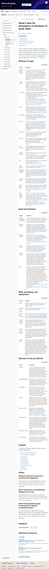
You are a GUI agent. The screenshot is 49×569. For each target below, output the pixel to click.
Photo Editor (24, 460)
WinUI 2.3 (39, 438)
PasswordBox (41, 413)
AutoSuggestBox (43, 415)
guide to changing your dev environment (37, 245)
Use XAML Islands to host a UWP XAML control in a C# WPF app (36, 188)
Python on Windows (32, 224)
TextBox (30, 413)
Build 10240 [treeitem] (7, 64)
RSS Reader (23, 456)
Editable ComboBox (33, 415)
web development (40, 231)
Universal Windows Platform (28, 19)
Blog (18, 566)
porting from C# (41, 100)
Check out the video (23, 484)
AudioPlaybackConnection (31, 72)
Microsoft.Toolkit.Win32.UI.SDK (34, 194)
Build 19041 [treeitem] (8, 39)
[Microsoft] (2, 11)
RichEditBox (35, 413)
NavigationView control (36, 417)
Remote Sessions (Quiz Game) (28, 453)
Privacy (29, 566)
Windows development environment (36, 218)
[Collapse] (16, 18)
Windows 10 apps (23, 38)
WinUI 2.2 (45, 438)
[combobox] (9, 21)
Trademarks (10, 568)
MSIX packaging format (41, 303)
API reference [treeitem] (5, 68)
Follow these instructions (34, 376)
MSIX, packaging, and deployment (27, 41)
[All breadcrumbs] (20, 19)
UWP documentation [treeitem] (7, 23)
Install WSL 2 (29, 283)
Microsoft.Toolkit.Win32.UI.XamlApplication (36, 193)
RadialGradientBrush (42, 379)
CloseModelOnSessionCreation (34, 155)
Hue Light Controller (26, 465)
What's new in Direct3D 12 (41, 112)
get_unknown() (35, 103)
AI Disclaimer (4, 566)
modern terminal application (33, 253)
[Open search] (42, 11)
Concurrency (28, 103)
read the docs (35, 484)
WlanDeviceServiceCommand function (34, 163)
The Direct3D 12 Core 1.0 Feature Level (34, 132)
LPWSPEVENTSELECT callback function (34, 183)
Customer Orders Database (27, 454)
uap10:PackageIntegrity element (32, 322)
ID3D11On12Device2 (33, 125)
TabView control (39, 397)
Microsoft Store (41, 433)
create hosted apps (35, 339)
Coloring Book (24, 463)
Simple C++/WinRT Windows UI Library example (36, 102)
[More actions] (47, 19)
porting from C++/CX (33, 100)
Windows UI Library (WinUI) (25, 43)
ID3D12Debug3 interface (31, 136)
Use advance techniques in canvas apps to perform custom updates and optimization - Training (32, 541)
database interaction (30, 232)
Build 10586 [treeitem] (7, 61)
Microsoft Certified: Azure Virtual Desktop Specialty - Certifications (30, 549)
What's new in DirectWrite (38, 111)
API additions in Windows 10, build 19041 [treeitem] (10, 44)
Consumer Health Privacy (38, 566)
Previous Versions (12, 566)
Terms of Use (4, 568)
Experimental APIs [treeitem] (7, 66)
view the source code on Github (36, 434)
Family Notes (24, 469)
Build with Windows (24, 40)
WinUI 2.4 (31, 367)
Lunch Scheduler (25, 462)
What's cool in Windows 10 (38, 57)
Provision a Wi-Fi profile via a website (33, 165)
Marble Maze (24, 458)
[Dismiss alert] (46, 3)
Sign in (45, 11)
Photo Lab (23, 467)
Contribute (24, 566)
